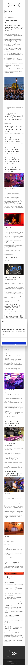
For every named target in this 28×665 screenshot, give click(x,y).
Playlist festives (9, 648)
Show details (20, 339)
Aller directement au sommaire (9, 17)
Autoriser (14, 344)
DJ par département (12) (10, 112)
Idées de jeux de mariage (10, 650)
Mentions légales (14, 663)
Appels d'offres (9, 657)
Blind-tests (8, 651)
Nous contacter (9, 658)
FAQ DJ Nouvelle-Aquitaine (11, 113)
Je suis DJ (8, 656)
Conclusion (8, 114)
